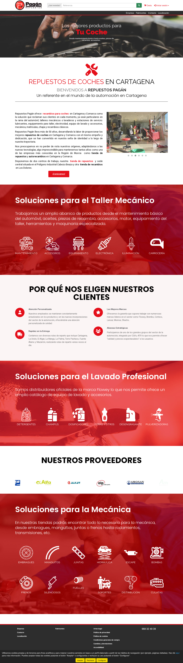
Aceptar (80, 660)
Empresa (130, 12)
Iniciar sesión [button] (162, 5)
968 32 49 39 (149, 628)
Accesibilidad (99, 647)
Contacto (152, 12)
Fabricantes (141, 12)
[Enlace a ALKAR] (61, 482)
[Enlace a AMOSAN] (122, 482)
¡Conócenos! (59, 174)
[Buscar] (139, 5)
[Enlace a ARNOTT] (153, 482)
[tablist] (91, 36)
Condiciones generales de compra (107, 640)
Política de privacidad (102, 632)
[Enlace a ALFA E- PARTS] (30, 482)
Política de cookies (101, 636)
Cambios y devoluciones (103, 643)
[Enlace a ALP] (92, 482)
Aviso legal (98, 628)
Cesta (149, 5)
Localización (163, 12)
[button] (128, 155)
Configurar (102, 660)
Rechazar (90, 660)
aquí (178, 652)
